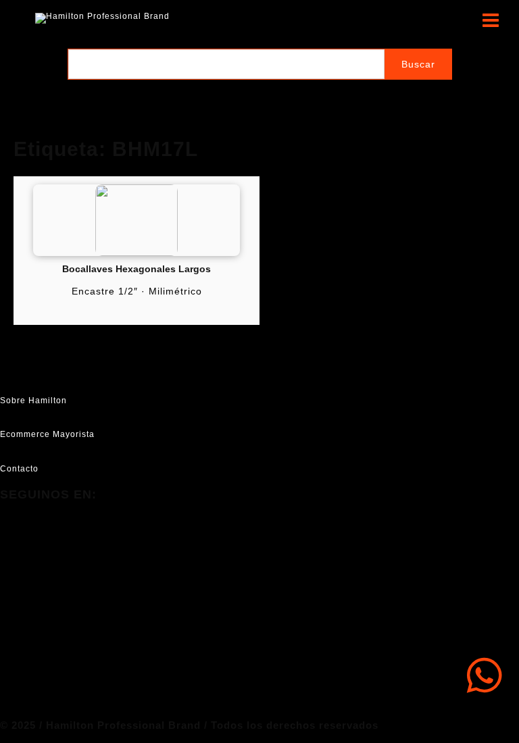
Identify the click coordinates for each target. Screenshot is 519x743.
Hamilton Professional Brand (242, 18)
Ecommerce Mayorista (47, 434)
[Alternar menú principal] (490, 20)
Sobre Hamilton (33, 400)
